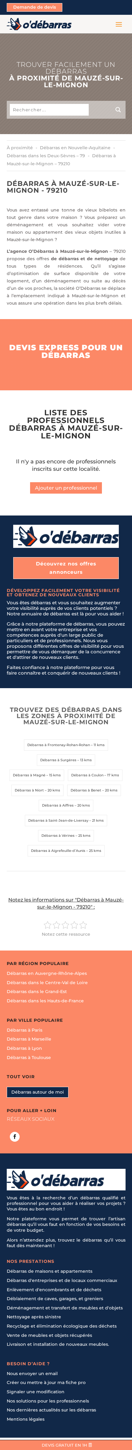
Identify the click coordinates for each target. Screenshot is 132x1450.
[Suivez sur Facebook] (15, 1137)
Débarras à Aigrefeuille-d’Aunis (58, 850)
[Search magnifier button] (107, 110)
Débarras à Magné (29, 775)
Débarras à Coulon (87, 775)
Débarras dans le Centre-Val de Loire (47, 982)
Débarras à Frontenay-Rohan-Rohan (58, 745)
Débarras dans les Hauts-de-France (45, 1001)
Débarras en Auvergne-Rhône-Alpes (47, 973)
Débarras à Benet (86, 790)
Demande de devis (34, 7)
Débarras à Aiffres (58, 805)
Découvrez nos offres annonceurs (66, 568)
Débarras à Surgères (58, 760)
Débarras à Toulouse (29, 1057)
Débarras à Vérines (58, 835)
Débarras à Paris (24, 1030)
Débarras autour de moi (37, 1092)
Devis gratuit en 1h (64, 1445)
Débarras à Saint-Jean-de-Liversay (58, 820)
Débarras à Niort (29, 790)
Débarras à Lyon (24, 1048)
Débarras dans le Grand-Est (37, 991)
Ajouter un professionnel (66, 488)
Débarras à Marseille (29, 1039)
